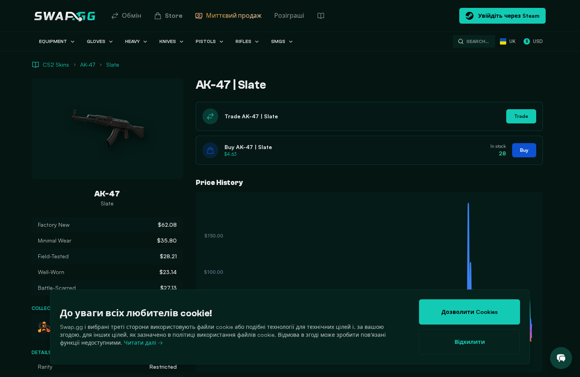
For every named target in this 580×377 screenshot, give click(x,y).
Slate (112, 64)
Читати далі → (143, 342)
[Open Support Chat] (561, 358)
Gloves (96, 41)
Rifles (243, 41)
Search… (477, 41)
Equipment (53, 41)
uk (512, 41)
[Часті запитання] (321, 16)
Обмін (131, 15)
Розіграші (289, 15)
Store (173, 15)
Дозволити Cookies (470, 311)
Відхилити (470, 341)
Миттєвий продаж (234, 15)
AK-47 (87, 64)
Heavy (132, 41)
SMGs (278, 41)
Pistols (206, 41)
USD (534, 41)
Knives (167, 41)
